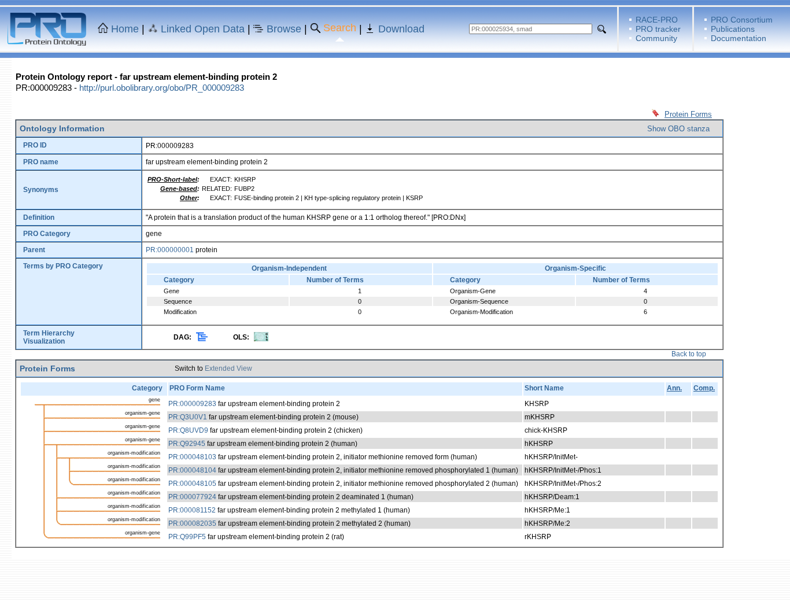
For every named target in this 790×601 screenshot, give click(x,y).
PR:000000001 (170, 250)
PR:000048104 (192, 470)
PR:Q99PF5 (187, 537)
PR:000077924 (192, 497)
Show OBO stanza (678, 128)
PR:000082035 (192, 523)
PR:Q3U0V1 (187, 417)
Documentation (738, 38)
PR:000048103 (192, 457)
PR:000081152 (192, 510)
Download (401, 29)
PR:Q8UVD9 (188, 430)
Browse (284, 29)
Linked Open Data (203, 29)
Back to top (688, 354)
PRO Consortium (742, 19)
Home (125, 29)
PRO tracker (658, 29)
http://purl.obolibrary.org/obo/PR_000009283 (161, 88)
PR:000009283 (192, 404)
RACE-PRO (657, 19)
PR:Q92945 (186, 444)
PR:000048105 (192, 484)
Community (656, 38)
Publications (733, 29)
